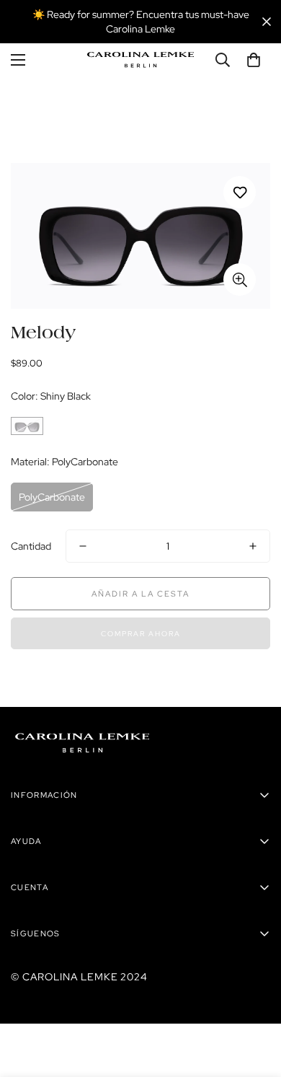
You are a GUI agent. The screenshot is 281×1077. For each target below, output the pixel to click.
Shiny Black (27, 426)
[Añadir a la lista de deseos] (239, 192)
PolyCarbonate (52, 497)
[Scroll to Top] (255, 1000)
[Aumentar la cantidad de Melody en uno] (252, 546)
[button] (253, 59)
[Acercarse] (239, 279)
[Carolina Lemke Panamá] (140, 60)
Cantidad (31, 546)
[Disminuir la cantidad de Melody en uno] (82, 546)
